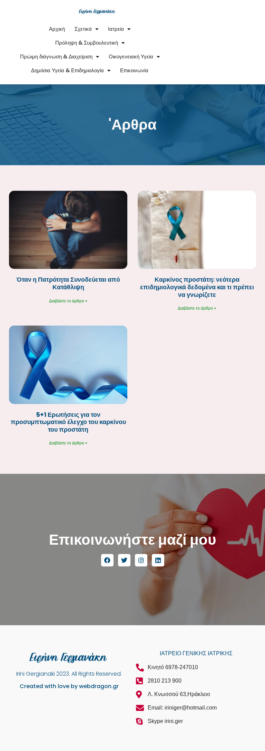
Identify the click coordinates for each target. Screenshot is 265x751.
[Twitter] (124, 560)
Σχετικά (83, 28)
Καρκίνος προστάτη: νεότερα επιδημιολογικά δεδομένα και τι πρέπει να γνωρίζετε (197, 287)
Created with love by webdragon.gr (69, 686)
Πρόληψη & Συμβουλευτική (86, 42)
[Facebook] (107, 560)
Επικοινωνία (134, 70)
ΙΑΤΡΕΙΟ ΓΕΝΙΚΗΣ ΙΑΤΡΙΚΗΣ (196, 653)
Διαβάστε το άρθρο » (68, 301)
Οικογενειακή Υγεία (131, 56)
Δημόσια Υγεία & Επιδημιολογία (67, 70)
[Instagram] (141, 560)
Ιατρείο (116, 28)
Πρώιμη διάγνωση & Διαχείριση (56, 56)
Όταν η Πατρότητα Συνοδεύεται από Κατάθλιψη (68, 283)
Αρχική (57, 28)
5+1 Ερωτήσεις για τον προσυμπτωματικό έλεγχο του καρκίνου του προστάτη (68, 422)
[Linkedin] (158, 560)
